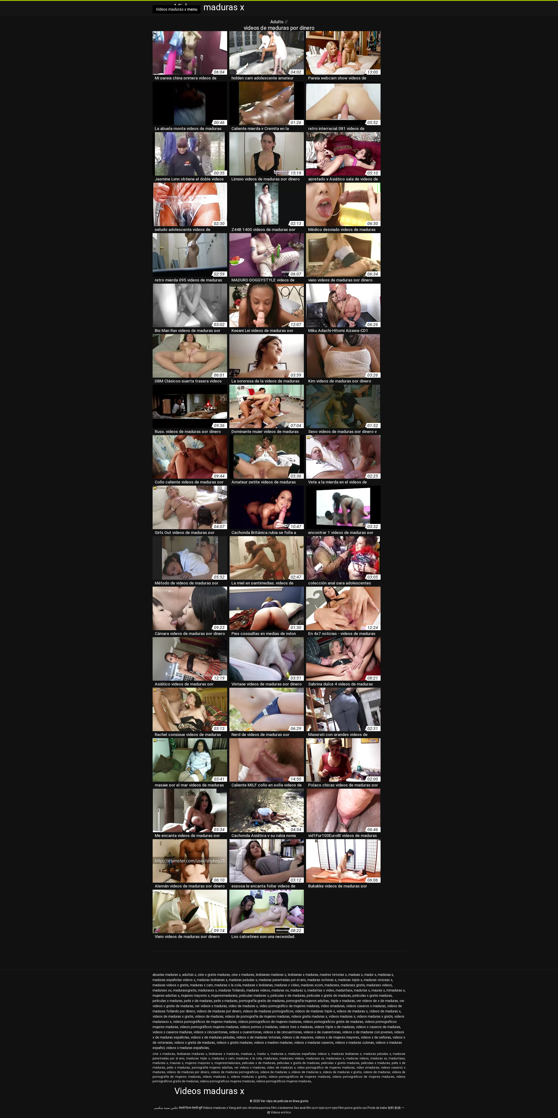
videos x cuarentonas (245, 1032)
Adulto (277, 21)
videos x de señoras (376, 1037)
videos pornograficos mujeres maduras (227, 1081)
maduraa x (385, 975)
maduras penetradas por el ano (282, 980)
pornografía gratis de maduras (262, 1001)
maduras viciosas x (378, 980)
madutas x (362, 990)
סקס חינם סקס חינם (325, 1108)
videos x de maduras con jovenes (367, 1032)
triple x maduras (342, 1001)
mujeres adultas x (166, 995)
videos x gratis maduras (234, 1043)
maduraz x (298, 990)
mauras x (378, 990)
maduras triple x (350, 980)
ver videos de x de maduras (377, 1001)
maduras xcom (312, 985)
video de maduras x (243, 1006)
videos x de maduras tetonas (258, 1037)
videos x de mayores (297, 1037)
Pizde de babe (377, 1108)
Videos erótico (281, 1112)
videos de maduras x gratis (173, 1016)
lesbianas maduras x (271, 975)
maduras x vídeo (286, 985)
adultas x (189, 975)
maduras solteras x (321, 980)
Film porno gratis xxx (352, 1108)
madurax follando (231, 990)
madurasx (332, 985)
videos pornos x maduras (259, 1027)
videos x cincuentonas (211, 1032)
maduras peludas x (243, 980)
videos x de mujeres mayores (337, 1037)
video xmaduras (333, 1006)
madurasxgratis (184, 990)
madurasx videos (379, 985)
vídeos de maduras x (385, 1011)
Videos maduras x (215, 1108)
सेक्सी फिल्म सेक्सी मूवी (190, 1108)
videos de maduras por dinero (219, 1011)
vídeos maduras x (342, 1016)
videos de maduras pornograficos (268, 1011)
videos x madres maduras (273, 1043)
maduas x (355, 975)
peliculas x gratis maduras (372, 995)
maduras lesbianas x (212, 980)
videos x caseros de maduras (378, 1027)
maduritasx (344, 990)
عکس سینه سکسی (166, 1108)
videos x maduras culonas (354, 1043)
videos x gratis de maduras (194, 1043)
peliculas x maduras (167, 1001)
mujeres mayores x (195, 995)
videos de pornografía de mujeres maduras (257, 1016)
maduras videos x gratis (171, 985)
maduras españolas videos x (174, 980)
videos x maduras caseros (313, 1043)
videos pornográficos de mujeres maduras (204, 1022)
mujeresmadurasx (224, 995)
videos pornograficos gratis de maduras (333, 1022)
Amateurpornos (259, 1108)
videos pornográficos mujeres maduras (209, 1027)
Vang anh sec (238, 1108)
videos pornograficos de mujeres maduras (269, 1022)
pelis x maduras (225, 1001)
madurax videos (258, 990)
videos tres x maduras (296, 1027)
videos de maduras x (352, 1011)
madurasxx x (207, 990)
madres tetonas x (333, 975)
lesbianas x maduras (303, 975)
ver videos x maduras (211, 1006)
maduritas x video (320, 990)
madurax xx (280, 990)
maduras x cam (201, 985)
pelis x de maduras (198, 1001)
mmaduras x (395, 990)
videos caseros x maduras (366, 1006)
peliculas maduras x (254, 995)
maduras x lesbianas (257, 985)
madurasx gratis (353, 985)
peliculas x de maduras (287, 995)
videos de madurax (209, 1016)
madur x (370, 975)
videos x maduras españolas (187, 1048)
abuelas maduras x (167, 975)
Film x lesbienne (282, 1108)
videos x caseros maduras (172, 1032)
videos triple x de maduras (334, 1027)
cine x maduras (242, 975)
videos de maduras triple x (315, 1011)
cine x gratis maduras (214, 975)
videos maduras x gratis (375, 1016)
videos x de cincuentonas (282, 1032)
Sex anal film (302, 1108)
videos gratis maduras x (309, 1016)
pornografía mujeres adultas (307, 1001)
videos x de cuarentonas (322, 1032)
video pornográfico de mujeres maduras (289, 1006)
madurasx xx (162, 990)
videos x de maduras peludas (213, 1037)
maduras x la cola (227, 985)
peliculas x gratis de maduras (329, 995)
